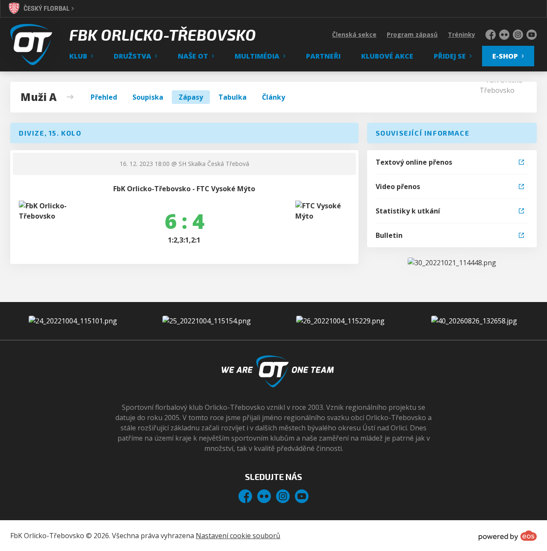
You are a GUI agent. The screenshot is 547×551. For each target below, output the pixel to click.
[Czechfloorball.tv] (474, 321)
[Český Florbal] (206, 321)
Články (273, 97)
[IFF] (340, 321)
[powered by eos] (508, 535)
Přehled (104, 97)
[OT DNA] (452, 263)
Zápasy (191, 97)
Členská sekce (354, 34)
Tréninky (461, 34)
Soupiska (147, 97)
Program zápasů (412, 34)
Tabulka (232, 97)
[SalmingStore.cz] (73, 321)
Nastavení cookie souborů (238, 535)
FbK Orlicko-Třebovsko (162, 34)
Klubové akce (387, 56)
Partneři (323, 56)
